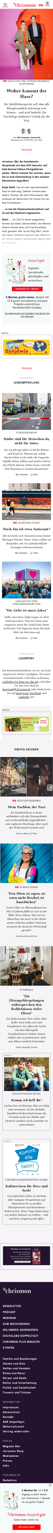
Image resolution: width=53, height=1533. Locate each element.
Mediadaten (11, 1456)
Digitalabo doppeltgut (20, 1336)
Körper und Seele (14, 1378)
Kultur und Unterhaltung (20, 1383)
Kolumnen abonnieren (20, 1330)
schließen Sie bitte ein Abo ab (20, 682)
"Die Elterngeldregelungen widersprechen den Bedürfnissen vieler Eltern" (26, 1005)
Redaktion (10, 1480)
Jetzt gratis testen (26, 1527)
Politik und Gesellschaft (19, 1387)
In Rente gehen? (29, 887)
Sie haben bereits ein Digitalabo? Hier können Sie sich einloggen (27, 315)
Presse (7, 1460)
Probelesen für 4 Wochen (27, 289)
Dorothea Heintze (23, 936)
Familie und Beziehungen (20, 1359)
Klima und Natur (14, 1373)
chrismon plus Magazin (21, 1342)
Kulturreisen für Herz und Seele (27, 1188)
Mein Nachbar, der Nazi (26, 807)
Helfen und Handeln (16, 1368)
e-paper (8, 1348)
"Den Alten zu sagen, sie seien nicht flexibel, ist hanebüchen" (26, 898)
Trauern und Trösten (17, 1392)
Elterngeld (26, 989)
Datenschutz (11, 1412)
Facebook (35, 693)
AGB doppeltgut (13, 1422)
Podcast (9, 1312)
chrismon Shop (13, 1451)
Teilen (25, 150)
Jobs (6, 1465)
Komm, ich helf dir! (26, 1100)
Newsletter (12, 1306)
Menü (5, 7)
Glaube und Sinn (14, 1363)
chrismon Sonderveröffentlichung (26, 1179)
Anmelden (47, 4)
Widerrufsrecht (13, 1426)
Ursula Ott (35, 137)
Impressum (11, 1407)
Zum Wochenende (16, 1324)
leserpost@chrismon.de (16, 689)
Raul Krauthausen (11, 202)
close (50, 1485)
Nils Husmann (23, 137)
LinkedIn (24, 697)
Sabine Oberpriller (23, 1047)
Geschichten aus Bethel (26, 1093)
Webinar (9, 1318)
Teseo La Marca (22, 833)
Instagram (22, 693)
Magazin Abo (11, 1446)
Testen (39, 5)
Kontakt (8, 1417)
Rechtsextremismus (29, 800)
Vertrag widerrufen (16, 1431)
